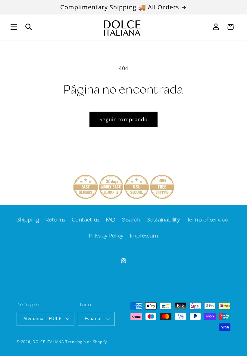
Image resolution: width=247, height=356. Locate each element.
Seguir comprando (123, 119)
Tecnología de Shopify (86, 341)
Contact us (85, 220)
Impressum (144, 236)
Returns (55, 220)
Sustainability (163, 220)
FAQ (110, 220)
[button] (14, 27)
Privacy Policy (106, 236)
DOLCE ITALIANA (48, 341)
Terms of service (207, 220)
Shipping (28, 220)
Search (131, 220)
